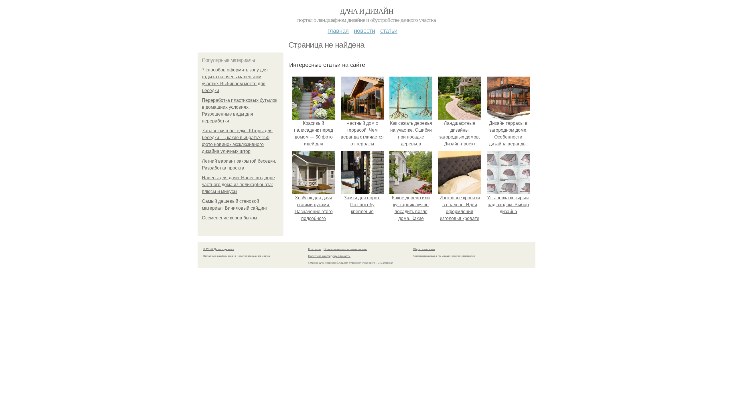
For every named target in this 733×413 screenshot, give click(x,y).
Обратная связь (424, 249)
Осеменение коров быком (229, 217)
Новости (364, 30)
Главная (338, 30)
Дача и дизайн (366, 11)
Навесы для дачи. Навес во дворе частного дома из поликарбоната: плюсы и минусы (238, 184)
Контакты (314, 249)
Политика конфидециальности (329, 256)
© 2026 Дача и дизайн (218, 249)
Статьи (388, 30)
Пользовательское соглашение (345, 249)
